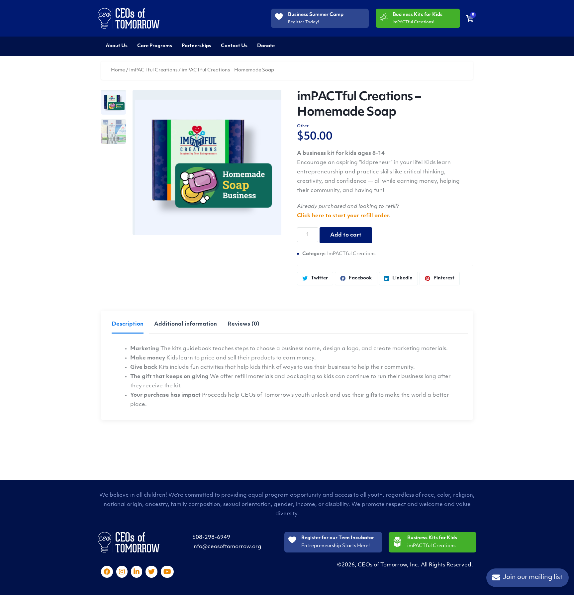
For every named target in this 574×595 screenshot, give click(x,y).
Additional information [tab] (185, 324)
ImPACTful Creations (153, 70)
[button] (269, 99)
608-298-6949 (211, 537)
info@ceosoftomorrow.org (226, 546)
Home (118, 70)
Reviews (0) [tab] (243, 324)
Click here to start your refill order (343, 216)
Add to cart (345, 235)
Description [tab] (128, 324)
